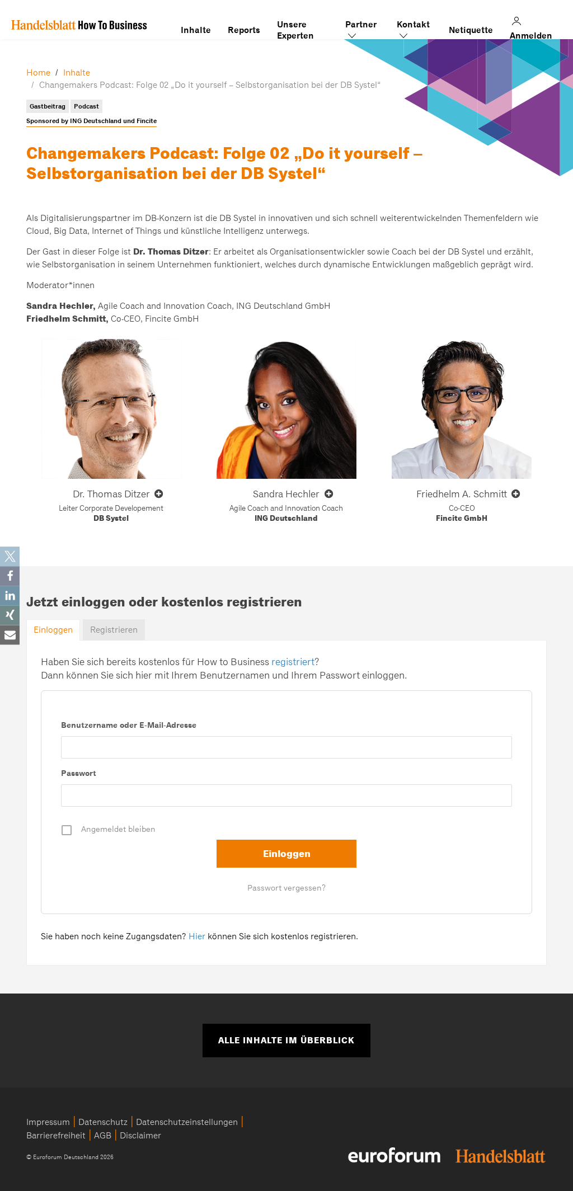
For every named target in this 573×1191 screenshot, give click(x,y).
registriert (292, 662)
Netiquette (471, 30)
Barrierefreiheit (56, 1135)
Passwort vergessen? (286, 887)
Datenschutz (103, 1122)
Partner (361, 24)
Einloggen (53, 630)
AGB (102, 1135)
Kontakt (413, 24)
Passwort (78, 773)
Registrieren (114, 630)
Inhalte (196, 30)
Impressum (48, 1122)
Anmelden (531, 19)
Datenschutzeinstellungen (187, 1122)
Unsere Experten (295, 24)
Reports (244, 30)
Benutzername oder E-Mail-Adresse (128, 725)
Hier (197, 936)
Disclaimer (140, 1135)
